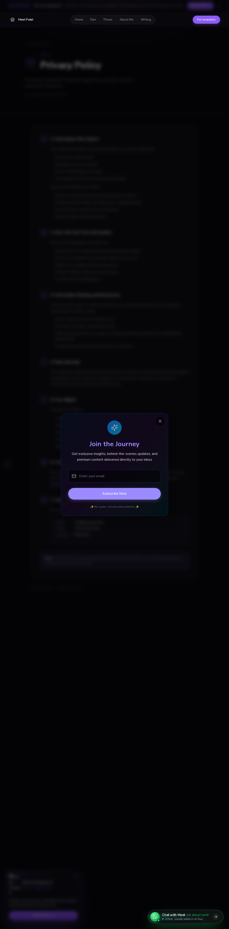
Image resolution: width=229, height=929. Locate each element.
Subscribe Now (114, 493)
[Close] (160, 421)
